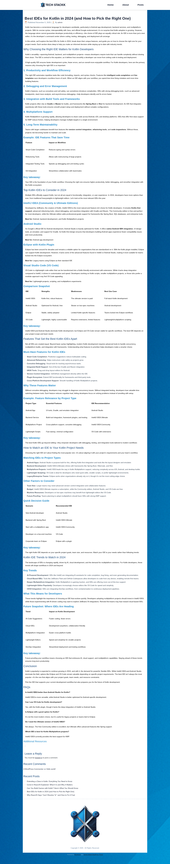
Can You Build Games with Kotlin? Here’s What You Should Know (52, 788)
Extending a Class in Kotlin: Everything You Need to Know (49, 781)
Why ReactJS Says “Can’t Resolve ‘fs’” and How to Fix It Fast (51, 795)
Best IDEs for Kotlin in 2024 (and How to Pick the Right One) (50, 792)
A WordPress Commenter (33, 769)
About (125, 5)
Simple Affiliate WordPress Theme (93, 854)
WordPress (77, 854)
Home (110, 5)
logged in (38, 758)
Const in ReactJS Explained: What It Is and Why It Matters (50, 785)
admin (60, 22)
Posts (141, 5)
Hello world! (51, 769)
